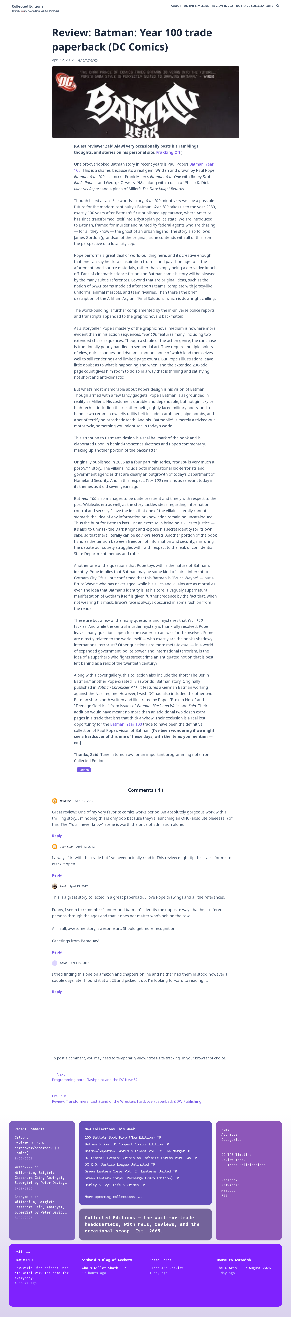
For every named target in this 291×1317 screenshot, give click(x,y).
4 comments (88, 60)
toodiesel (65, 801)
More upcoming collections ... (114, 1197)
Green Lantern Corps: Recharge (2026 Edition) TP (132, 1178)
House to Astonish (234, 1260)
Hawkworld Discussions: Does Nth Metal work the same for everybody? (42, 1273)
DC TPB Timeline (196, 6)
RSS (224, 1195)
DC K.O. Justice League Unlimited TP (120, 1164)
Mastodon (229, 1190)
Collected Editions (27, 6)
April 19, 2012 (80, 963)
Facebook (229, 1180)
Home (225, 1129)
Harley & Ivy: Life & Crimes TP (115, 1185)
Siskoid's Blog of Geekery (107, 1260)
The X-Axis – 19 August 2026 (244, 1268)
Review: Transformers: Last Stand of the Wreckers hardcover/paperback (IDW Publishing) (127, 1101)
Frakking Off (168, 152)
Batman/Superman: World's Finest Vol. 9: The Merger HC (138, 1151)
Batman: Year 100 (126, 724)
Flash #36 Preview (166, 1268)
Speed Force (160, 1260)
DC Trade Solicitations (254, 6)
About (176, 6)
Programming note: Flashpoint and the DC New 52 (95, 1079)
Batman (84, 770)
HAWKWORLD (24, 1260)
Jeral (63, 886)
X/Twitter (230, 1185)
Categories (231, 1140)
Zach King (66, 847)
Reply (57, 835)
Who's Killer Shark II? (104, 1268)
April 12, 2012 (84, 801)
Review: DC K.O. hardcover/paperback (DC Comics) (38, 1148)
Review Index (222, 6)
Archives (229, 1134)
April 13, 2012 (78, 886)
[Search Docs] (277, 6)
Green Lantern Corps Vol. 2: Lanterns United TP (131, 1171)
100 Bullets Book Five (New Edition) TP (123, 1137)
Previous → (61, 1095)
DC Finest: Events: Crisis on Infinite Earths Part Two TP (141, 1158)
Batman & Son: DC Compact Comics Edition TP (127, 1144)
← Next (58, 1074)
